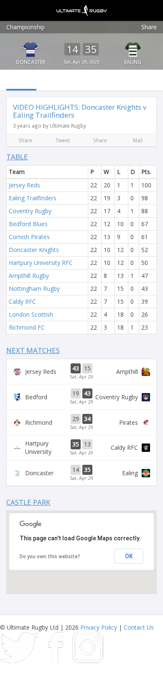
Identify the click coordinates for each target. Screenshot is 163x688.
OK (129, 556)
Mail (138, 140)
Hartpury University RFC (41, 263)
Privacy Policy (98, 627)
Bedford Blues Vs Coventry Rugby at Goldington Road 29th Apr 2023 (81, 396)
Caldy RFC (22, 301)
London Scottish (31, 314)
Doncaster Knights (34, 250)
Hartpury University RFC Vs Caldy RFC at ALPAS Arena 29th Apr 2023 (81, 447)
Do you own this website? (50, 556)
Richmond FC (27, 327)
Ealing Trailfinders (32, 198)
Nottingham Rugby (34, 288)
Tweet (63, 140)
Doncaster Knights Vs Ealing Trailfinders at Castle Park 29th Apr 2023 (81, 473)
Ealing (132, 62)
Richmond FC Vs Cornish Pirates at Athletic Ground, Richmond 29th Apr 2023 (81, 422)
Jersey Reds (24, 185)
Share (149, 27)
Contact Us (139, 627)
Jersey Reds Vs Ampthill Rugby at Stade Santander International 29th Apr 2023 (81, 371)
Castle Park (28, 502)
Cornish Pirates (29, 237)
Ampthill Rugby (29, 276)
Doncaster (30, 62)
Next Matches (33, 350)
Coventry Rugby (30, 211)
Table (17, 156)
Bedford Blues (28, 224)
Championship (25, 27)
